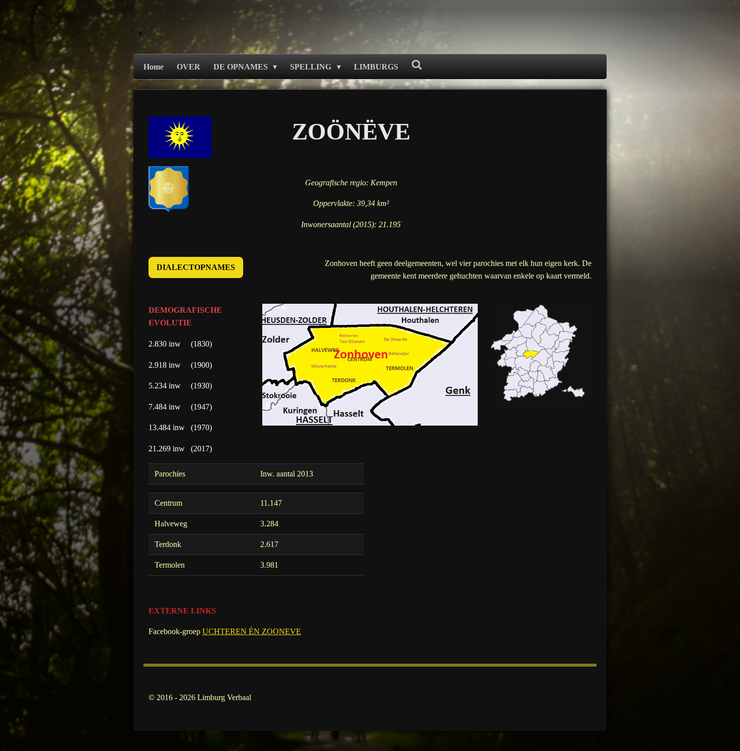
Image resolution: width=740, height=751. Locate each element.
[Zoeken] (417, 65)
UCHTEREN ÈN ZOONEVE (251, 631)
